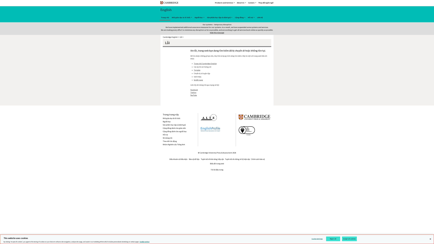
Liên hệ (260, 17)
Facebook (194, 90)
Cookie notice (144, 242)
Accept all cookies (349, 239)
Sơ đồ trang (198, 80)
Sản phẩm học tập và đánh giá (219, 17)
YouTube (193, 95)
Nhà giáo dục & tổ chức (181, 17)
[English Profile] (210, 135)
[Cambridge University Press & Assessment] (254, 124)
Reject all (333, 239)
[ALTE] (209, 125)
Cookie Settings (317, 239)
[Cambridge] (169, 3)
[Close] (430, 239)
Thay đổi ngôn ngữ (265, 3)
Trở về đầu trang (217, 170)
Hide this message (217, 33)
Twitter (193, 92)
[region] (217, 239)
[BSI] (247, 139)
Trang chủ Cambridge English (205, 63)
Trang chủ (165, 17)
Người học (199, 17)
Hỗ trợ (250, 17)
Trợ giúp (197, 70)
